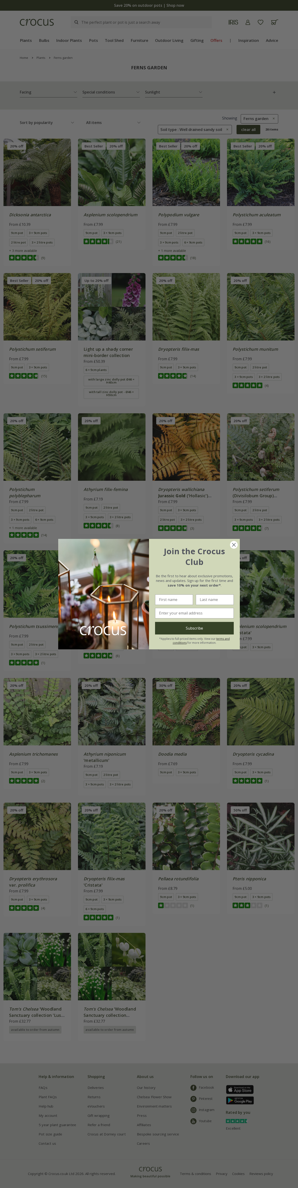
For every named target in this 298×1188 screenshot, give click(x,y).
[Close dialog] (234, 545)
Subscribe (194, 628)
